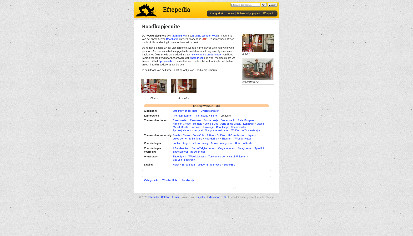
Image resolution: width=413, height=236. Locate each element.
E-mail (176, 197)
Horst (176, 164)
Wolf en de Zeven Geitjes (245, 130)
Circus (186, 135)
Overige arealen (210, 110)
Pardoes (195, 127)
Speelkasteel (180, 151)
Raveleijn (208, 127)
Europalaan (188, 164)
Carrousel (195, 120)
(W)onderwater (242, 138)
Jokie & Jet (211, 123)
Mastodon (214, 197)
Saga (185, 143)
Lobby (176, 143)
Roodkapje (172, 39)
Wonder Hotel (170, 180)
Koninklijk (248, 123)
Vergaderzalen (226, 148)
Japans (251, 135)
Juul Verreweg (199, 143)
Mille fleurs (195, 138)
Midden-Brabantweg (209, 164)
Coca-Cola (198, 135)
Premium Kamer (182, 115)
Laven (260, 123)
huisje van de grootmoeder (206, 54)
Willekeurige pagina (248, 13)
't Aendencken (181, 148)
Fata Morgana (246, 120)
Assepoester (180, 120)
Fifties (210, 135)
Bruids (176, 135)
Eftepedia (268, 13)
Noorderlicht (212, 138)
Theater (226, 138)
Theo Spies (179, 156)
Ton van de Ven (217, 156)
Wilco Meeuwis (197, 156)
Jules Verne (180, 138)
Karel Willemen (237, 156)
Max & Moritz (180, 127)
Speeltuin (259, 148)
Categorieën (217, 13)
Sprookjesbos (166, 61)
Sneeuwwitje (238, 127)
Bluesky (200, 197)
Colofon (165, 197)
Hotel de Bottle (243, 143)
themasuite (178, 35)
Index (230, 13)
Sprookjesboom (182, 130)
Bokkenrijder (197, 151)
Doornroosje (211, 120)
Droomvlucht (228, 120)
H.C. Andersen (236, 135)
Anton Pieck (196, 57)
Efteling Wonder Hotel (205, 35)
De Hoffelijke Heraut (203, 148)
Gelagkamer (245, 148)
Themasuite (201, 115)
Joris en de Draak (230, 123)
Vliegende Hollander (217, 130)
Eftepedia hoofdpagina (146, 10)
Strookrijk (229, 164)
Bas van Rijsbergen (184, 159)
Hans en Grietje (182, 123)
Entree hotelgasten (221, 143)
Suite (214, 115)
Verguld (198, 130)
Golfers (221, 135)
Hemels (197, 123)
